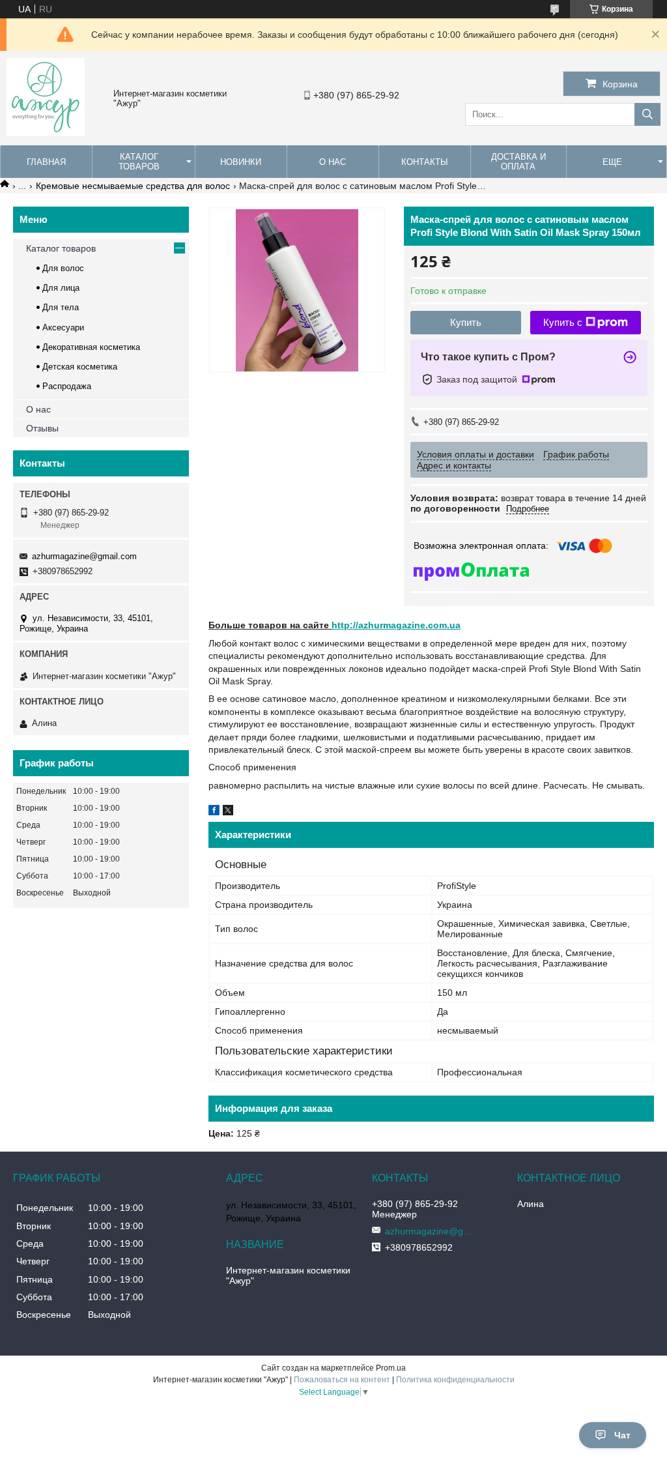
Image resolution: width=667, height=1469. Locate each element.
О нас (332, 162)
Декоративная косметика (91, 347)
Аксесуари (63, 327)
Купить (465, 322)
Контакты (424, 162)
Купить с (562, 322)
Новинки (240, 162)
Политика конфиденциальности (455, 1379)
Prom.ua (391, 1368)
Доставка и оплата (518, 161)
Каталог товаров (139, 161)
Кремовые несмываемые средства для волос (133, 186)
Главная (46, 162)
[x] (228, 812)
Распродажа (66, 386)
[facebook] (214, 812)
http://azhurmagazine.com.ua (396, 625)
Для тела (60, 307)
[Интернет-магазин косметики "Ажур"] (46, 133)
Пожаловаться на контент (342, 1379)
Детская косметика (79, 366)
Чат (622, 1435)
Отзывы (42, 428)
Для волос (63, 268)
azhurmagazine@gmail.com (84, 556)
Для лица (60, 288)
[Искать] (647, 114)
